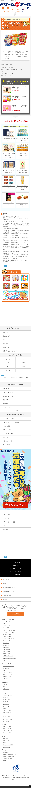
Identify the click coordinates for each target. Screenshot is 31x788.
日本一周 (5, 403)
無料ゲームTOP (7, 388)
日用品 (23, 366)
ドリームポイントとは (9, 522)
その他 (8, 370)
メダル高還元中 (7, 426)
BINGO (5, 684)
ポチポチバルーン (8, 400)
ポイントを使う (7, 732)
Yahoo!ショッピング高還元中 (11, 422)
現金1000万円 (7, 332)
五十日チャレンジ (7, 634)
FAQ (4, 525)
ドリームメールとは (15, 562)
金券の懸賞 (6, 645)
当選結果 (5, 343)
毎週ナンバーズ (7, 339)
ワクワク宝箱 (6, 717)
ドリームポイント (7, 728)
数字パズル (6, 704)
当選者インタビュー (8, 625)
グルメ (8, 366)
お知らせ (23, 10)
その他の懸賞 (6, 653)
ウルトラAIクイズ (8, 392)
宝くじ (8, 359)
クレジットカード (8, 433)
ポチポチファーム (8, 396)
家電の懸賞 (6, 647)
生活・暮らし (6, 444)
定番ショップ (6, 430)
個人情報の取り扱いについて (10, 587)
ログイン (15, 15)
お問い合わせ (6, 529)
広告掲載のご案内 (7, 595)
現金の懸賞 (6, 643)
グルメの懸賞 (6, 649)
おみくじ (5, 686)
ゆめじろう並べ (7, 710)
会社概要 (5, 599)
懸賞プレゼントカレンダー (10, 351)
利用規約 (5, 583)
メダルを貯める (8, 10)
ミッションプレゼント (9, 418)
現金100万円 (6, 282)
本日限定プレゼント (8, 656)
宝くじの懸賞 (6, 640)
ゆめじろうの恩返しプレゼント (11, 630)
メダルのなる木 (7, 712)
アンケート (24, 290)
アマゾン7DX (6, 706)
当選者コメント (7, 347)
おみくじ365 (15, 282)
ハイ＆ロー (6, 714)
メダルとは (6, 518)
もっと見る (15, 410)
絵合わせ (5, 708)
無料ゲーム (6, 682)
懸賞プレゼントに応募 (3, 10)
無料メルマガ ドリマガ (15, 571)
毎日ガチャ (6, 290)
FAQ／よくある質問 (15, 574)
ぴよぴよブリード (8, 407)
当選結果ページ (12, 216)
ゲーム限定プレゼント (8, 632)
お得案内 (18, 11)
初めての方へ (28, 10)
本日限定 (24, 282)
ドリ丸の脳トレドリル (8, 721)
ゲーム (13, 11)
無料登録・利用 (7, 441)
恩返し (15, 290)
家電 (23, 363)
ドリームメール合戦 (8, 719)
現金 (23, 359)
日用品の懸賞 (6, 651)
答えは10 (5, 701)
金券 (8, 363)
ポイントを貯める (7, 730)
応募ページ (6, 623)
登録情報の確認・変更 (8, 591)
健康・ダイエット (8, 437)
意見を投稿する (16, 614)
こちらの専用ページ (22, 608)
